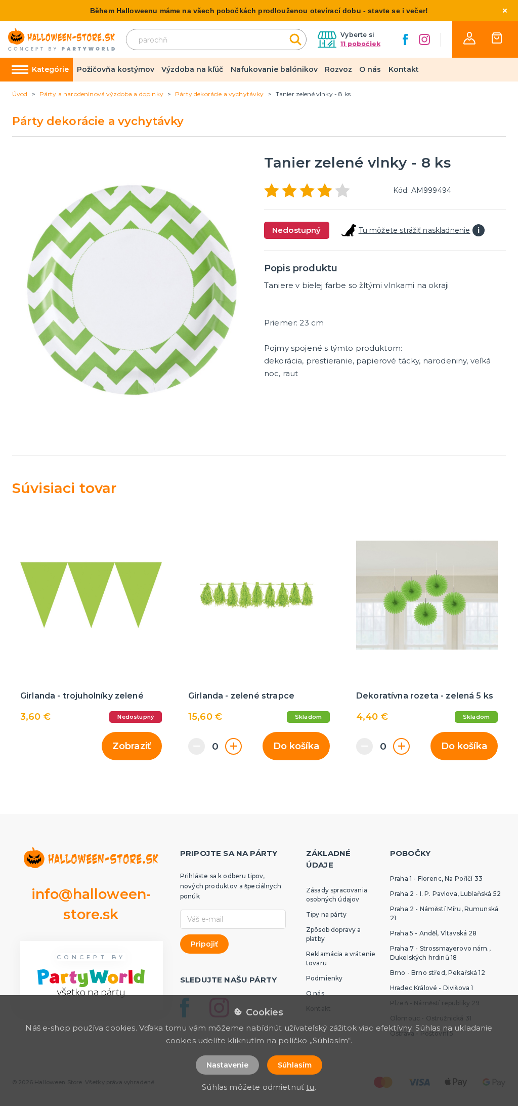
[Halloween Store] (61, 39)
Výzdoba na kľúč (192, 69)
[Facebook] (405, 39)
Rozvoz (338, 69)
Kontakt (403, 69)
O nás (370, 69)
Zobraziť (131, 746)
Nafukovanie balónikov (274, 69)
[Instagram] (424, 39)
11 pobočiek (360, 44)
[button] (469, 38)
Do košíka (296, 746)
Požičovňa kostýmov (115, 69)
